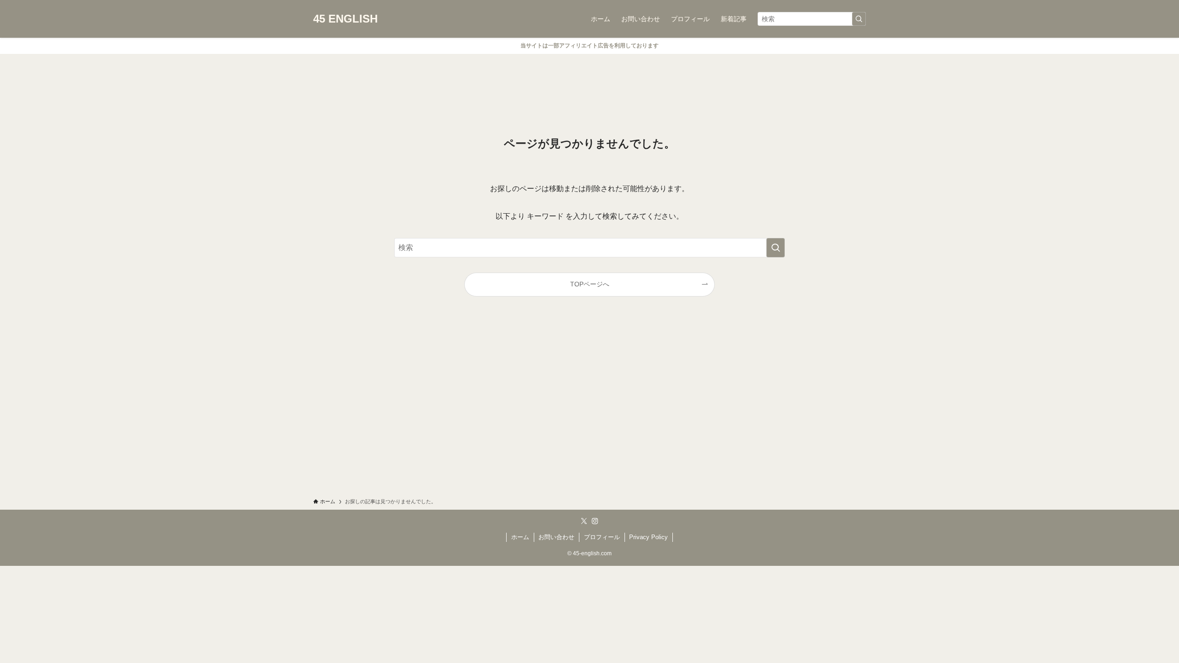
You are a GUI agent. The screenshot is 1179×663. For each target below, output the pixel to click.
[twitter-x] (584, 521)
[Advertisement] (589, 405)
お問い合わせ (556, 537)
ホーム (520, 537)
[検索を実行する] (859, 19)
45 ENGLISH (345, 18)
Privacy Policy (648, 537)
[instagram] (595, 521)
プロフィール (602, 537)
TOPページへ (589, 284)
